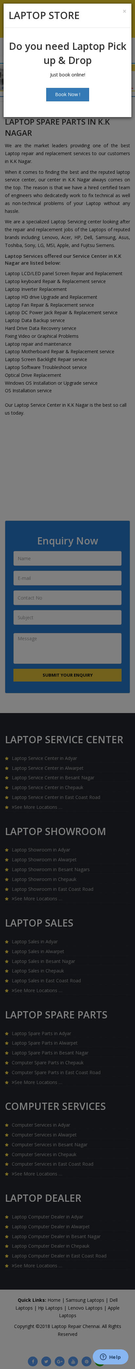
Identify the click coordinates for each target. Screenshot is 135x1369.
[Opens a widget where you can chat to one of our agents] (110, 1357)
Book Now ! (67, 94)
